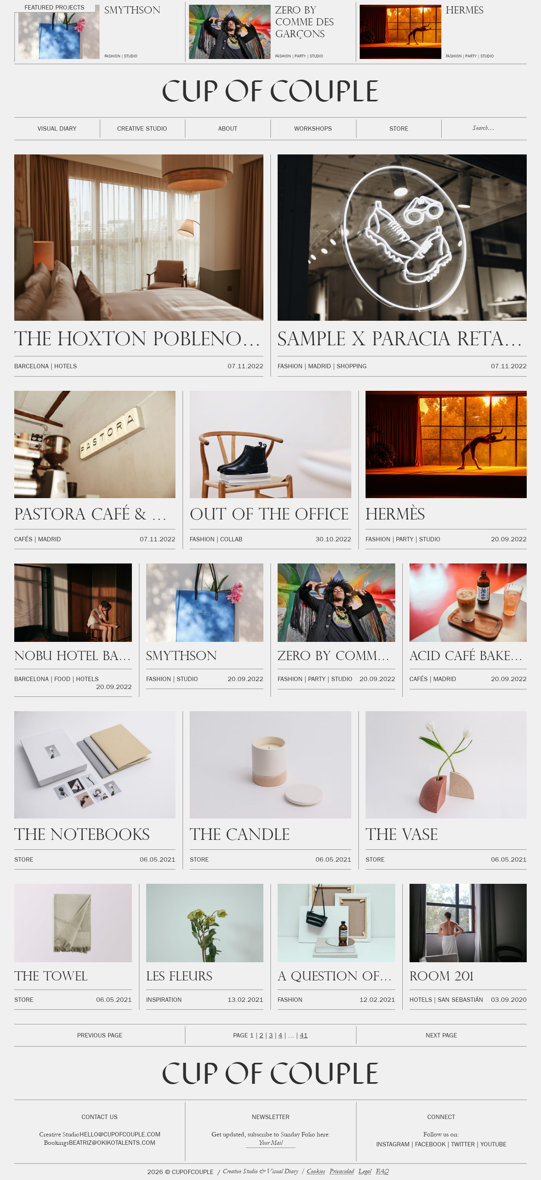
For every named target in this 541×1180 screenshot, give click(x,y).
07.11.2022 (245, 367)
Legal (364, 1172)
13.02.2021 (245, 1000)
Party (129, 57)
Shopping (352, 367)
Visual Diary (57, 129)
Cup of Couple (270, 94)
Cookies (316, 1172)
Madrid (319, 367)
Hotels (478, 57)
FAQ (382, 1172)
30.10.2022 (333, 540)
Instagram (393, 1145)
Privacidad (342, 1172)
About (227, 129)
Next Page (441, 1036)
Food (62, 680)
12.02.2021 (377, 1000)
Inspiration (164, 1000)
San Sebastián (460, 1000)
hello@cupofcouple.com (120, 1135)
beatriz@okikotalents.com (112, 1143)
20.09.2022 (509, 540)
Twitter (463, 1145)
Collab (231, 540)
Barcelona (457, 57)
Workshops (313, 129)
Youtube (493, 1145)
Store (398, 129)
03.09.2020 (509, 1000)
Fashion (112, 57)
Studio (145, 57)
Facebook (430, 1145)
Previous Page (99, 1036)
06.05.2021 (157, 860)
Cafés (23, 540)
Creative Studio (142, 129)
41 (304, 1036)
